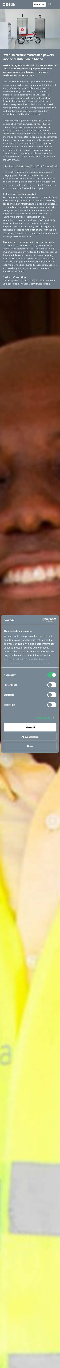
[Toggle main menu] (55, 4)
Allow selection (30, 736)
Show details (43, 717)
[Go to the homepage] (9, 4)
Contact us (39, 4)
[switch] (51, 684)
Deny (30, 746)
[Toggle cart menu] (49, 4)
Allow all (30, 727)
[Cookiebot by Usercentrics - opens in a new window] (42, 620)
